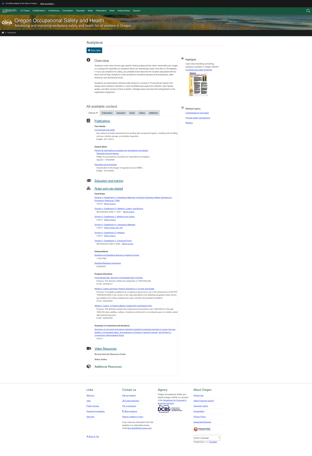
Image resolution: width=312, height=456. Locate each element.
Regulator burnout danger (106, 164)
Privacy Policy (200, 416)
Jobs (89, 400)
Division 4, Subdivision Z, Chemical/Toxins (113, 240)
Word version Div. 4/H (113, 227)
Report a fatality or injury (132, 416)
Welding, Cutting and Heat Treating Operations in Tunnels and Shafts (124, 288)
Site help (90, 416)
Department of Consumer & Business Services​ (172, 402)
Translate (213, 441)
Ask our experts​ (129, 395)
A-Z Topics (25, 10)
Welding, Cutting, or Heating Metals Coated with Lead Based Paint (123, 305)
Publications (101, 10)
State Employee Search (204, 400)
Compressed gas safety (105, 129)
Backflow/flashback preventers (108, 263)
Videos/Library (123, 10)
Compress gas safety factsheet (198, 69)
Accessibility (199, 411)
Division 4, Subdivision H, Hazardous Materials (115, 224)
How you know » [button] (47, 3)
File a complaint (129, 406)
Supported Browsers (202, 422)
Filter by (92, 112)
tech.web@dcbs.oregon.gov (139, 428)
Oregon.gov (199, 395)
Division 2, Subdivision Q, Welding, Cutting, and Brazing (119, 208)
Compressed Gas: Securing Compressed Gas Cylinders (119, 277)
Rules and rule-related (109, 188)
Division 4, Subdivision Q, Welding (110, 232)
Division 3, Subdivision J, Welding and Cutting (115, 216)
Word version (110, 203)
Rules (112, 10)
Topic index (95, 50)
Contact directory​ (131, 400)
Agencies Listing (201, 406)
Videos (142, 112)
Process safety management (197, 117)
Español (136, 10)
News (90, 10)
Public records (93, 406)
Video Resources (106, 348)
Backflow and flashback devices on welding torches (117, 255)
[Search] (308, 11)
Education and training (109, 180)
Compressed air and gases (197, 112)
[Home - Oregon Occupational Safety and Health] (3, 32)
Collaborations (39, 10)
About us (90, 395)
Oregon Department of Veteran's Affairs (202, 429)
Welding (189, 122)
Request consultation (96, 411)
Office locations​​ (130, 411)
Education (80, 10)
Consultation (67, 10)
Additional (153, 112)
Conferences (53, 10)
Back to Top (93, 436)
